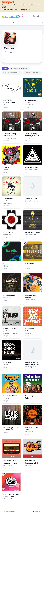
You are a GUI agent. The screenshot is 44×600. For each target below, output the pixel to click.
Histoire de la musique (11, 73)
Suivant (35, 512)
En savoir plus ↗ (23, 9)
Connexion (36, 16)
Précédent (10, 512)
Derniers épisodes (32, 23)
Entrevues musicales (32, 73)
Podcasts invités (8, 9)
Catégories (17, 23)
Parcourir (6, 23)
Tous (5, 68)
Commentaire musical (19, 68)
